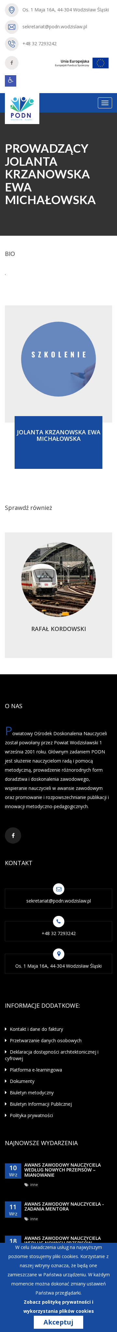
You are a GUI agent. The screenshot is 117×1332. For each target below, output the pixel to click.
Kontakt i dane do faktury (35, 1029)
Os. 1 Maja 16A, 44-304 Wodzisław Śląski (65, 10)
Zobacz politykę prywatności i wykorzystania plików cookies (58, 1306)
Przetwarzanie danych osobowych (45, 1040)
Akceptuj (58, 1322)
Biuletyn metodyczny (31, 1092)
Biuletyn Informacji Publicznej (40, 1104)
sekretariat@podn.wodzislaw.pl (54, 26)
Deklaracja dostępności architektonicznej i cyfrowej (51, 1055)
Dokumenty (21, 1081)
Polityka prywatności (30, 1115)
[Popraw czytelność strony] (10, 81)
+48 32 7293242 (39, 43)
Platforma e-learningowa (35, 1070)
